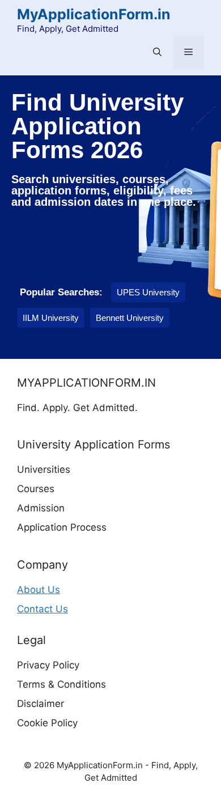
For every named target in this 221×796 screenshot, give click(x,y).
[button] (157, 53)
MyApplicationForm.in (94, 14)
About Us (38, 589)
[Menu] (188, 53)
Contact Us (42, 609)
